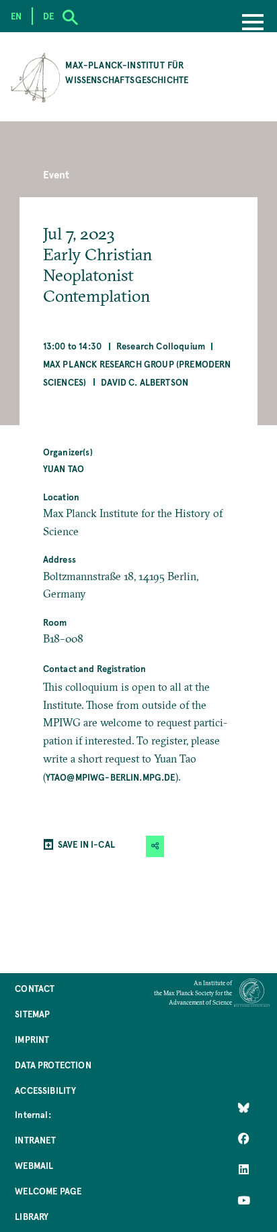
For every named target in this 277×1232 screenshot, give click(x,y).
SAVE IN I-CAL (86, 844)
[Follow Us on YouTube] (243, 1200)
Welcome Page (48, 1190)
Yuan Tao (63, 468)
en (16, 15)
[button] (155, 846)
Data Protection (53, 1064)
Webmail (34, 1165)
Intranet (35, 1139)
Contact (34, 988)
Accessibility (45, 1090)
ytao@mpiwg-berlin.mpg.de (110, 777)
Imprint (32, 1039)
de (48, 15)
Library (31, 1216)
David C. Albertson (144, 382)
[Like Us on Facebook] (243, 1139)
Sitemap (32, 1013)
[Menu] (253, 23)
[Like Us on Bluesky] (243, 1108)
